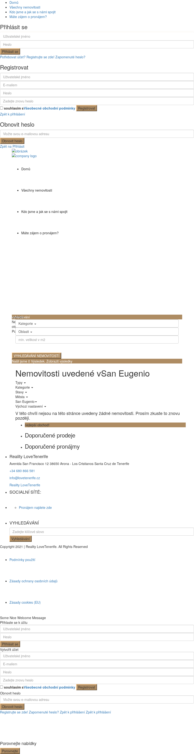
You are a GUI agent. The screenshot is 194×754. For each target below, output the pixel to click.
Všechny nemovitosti (24, 7)
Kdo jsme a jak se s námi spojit (32, 11)
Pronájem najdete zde (35, 507)
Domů (13, 2)
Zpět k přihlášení (12, 114)
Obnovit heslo (12, 140)
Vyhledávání (20, 538)
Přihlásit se (10, 51)
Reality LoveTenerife (24, 485)
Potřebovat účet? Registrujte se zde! (27, 57)
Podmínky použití (22, 559)
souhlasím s (39, 108)
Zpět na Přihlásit (12, 146)
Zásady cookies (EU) (25, 602)
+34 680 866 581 (22, 470)
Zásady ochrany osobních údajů (33, 581)
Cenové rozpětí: (28, 346)
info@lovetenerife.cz (24, 477)
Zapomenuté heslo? (70, 57)
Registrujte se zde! (14, 712)
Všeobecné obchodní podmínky (49, 108)
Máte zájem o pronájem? (28, 16)
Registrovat (86, 108)
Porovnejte (10, 751)
